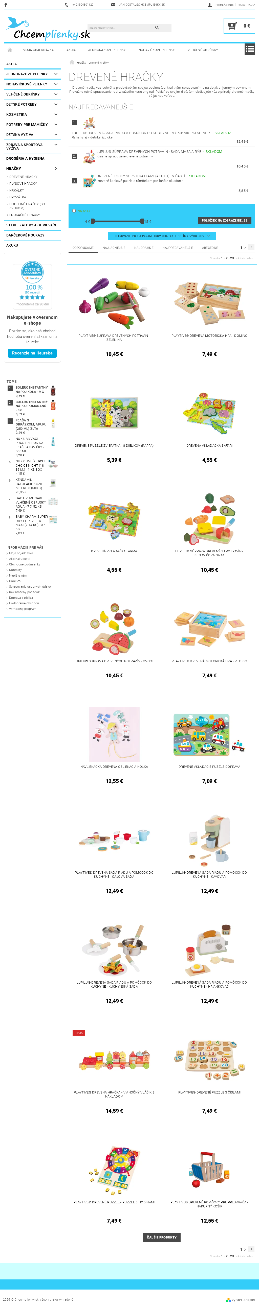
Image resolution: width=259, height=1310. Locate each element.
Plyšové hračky (23, 183)
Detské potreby (21, 104)
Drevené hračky (23, 177)
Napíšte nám (18, 575)
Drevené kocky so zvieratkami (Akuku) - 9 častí (151, 176)
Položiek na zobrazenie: (224, 220)
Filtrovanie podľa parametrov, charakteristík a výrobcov (159, 236)
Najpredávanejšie (177, 248)
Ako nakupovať (19, 559)
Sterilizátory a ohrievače (31, 225)
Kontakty (15, 570)
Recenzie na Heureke (32, 353)
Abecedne (210, 248)
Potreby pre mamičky (27, 125)
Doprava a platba (21, 598)
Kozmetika (16, 114)
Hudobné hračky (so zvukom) (27, 206)
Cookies (14, 581)
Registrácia (246, 5)
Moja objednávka (38, 50)
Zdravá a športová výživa (24, 146)
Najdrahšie (144, 248)
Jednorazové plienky (107, 50)
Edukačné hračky (24, 215)
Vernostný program (22, 609)
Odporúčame (83, 248)
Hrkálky (16, 190)
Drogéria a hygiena (25, 158)
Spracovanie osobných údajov (30, 586)
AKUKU (12, 245)
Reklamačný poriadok (24, 592)
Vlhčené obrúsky (203, 50)
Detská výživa (19, 135)
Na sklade (86, 211)
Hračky (13, 168)
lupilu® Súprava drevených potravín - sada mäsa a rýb (159, 152)
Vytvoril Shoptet (243, 1300)
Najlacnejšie (114, 248)
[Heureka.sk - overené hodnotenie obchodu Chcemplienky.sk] (32, 285)
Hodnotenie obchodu (24, 603)
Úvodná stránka (10, 50)
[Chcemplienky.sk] (48, 28)
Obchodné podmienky (24, 564)
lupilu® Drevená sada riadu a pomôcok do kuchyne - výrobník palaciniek (151, 133)
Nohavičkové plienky (157, 50)
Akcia (71, 50)
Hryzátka (17, 197)
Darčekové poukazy (25, 235)
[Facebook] (6, 5)
